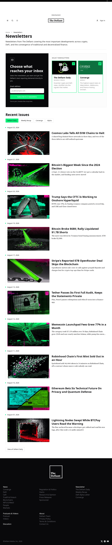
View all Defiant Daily (15, 449)
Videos (6, 519)
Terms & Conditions (47, 521)
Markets (6, 508)
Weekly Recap (26, 120)
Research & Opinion (47, 495)
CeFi (4, 495)
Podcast (6, 516)
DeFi (5, 492)
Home (8, 32)
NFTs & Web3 (8, 502)
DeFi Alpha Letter (83, 495)
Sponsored (43, 500)
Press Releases (45, 497)
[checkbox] (64, 77)
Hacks (41, 492)
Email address (15, 86)
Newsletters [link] (18, 32)
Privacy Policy (45, 519)
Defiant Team (44, 516)
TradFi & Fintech (9, 497)
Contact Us (43, 524)
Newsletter (80, 487)
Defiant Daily (12, 120)
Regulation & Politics (47, 489)
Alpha (49, 120)
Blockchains (8, 500)
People (6, 505)
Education (7, 524)
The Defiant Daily (83, 489)
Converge (39, 120)
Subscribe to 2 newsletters (27, 97)
